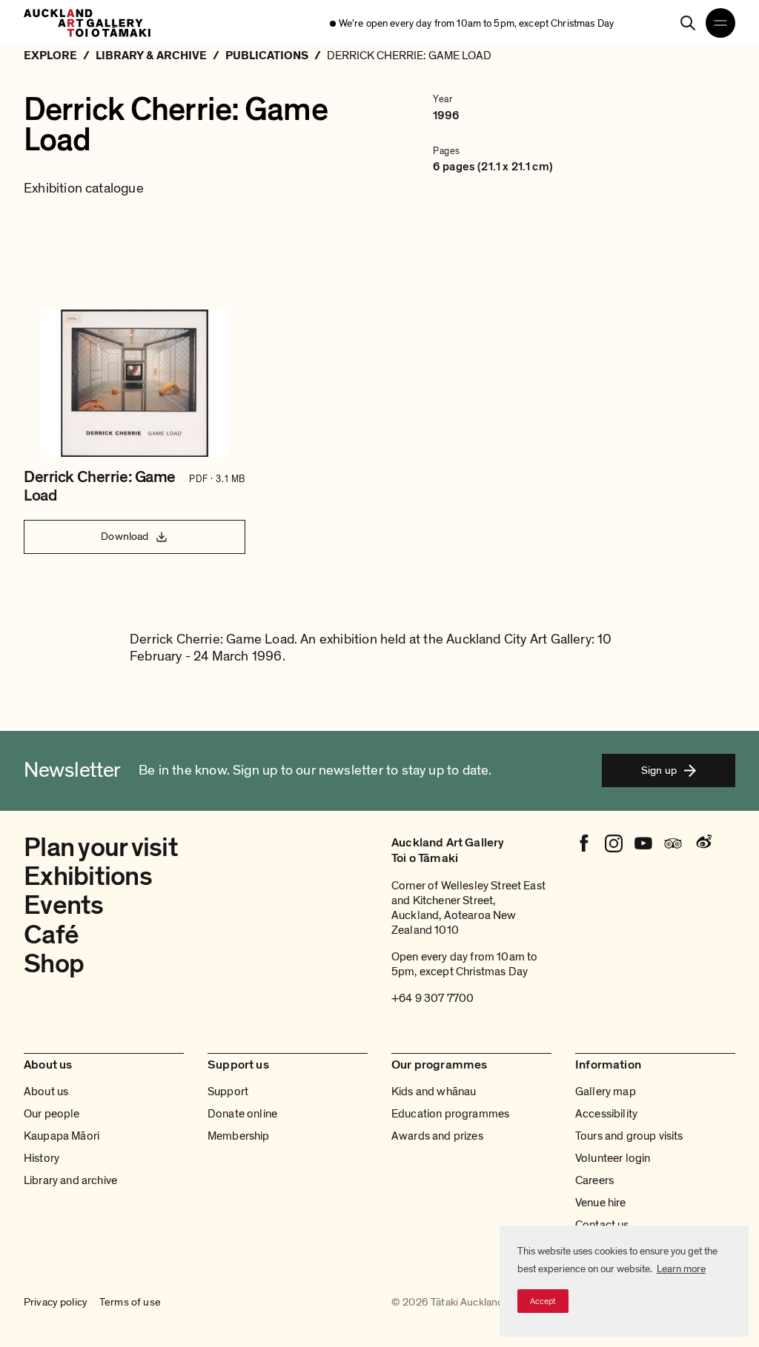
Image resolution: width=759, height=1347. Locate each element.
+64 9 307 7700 (432, 998)
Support (228, 1091)
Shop (54, 964)
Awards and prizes (437, 1136)
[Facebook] (584, 843)
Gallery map (605, 1091)
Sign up (659, 770)
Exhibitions (88, 876)
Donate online (242, 1114)
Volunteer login (612, 1158)
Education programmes (450, 1114)
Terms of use (130, 1302)
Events (64, 905)
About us (46, 1091)
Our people (52, 1114)
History (41, 1158)
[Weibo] (703, 843)
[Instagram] (614, 843)
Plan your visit (101, 847)
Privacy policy (55, 1302)
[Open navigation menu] (720, 23)
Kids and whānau (433, 1091)
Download (124, 536)
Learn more (681, 1269)
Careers (594, 1180)
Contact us (602, 1225)
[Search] (688, 23)
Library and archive (70, 1180)
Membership (239, 1136)
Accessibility (606, 1114)
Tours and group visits (629, 1136)
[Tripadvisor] (673, 843)
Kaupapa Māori (61, 1136)
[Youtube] (643, 843)
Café (51, 935)
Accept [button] (543, 1301)
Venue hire (600, 1202)
